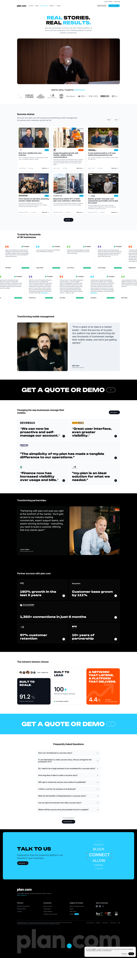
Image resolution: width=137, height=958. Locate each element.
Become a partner (102, 5)
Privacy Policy (105, 922)
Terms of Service (90, 922)
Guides (71, 909)
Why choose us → (22, 895)
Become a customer (114, 5)
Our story (31, 5)
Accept (131, 953)
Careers (58, 5)
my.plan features (47, 911)
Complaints (97, 922)
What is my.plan (47, 906)
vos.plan (19, 911)
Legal (119, 922)
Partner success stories (23, 906)
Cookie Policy (113, 922)
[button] (52, 6)
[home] (21, 6)
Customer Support (108, 1)
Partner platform (21, 909)
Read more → (21, 293)
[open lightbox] (68, 61)
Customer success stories (50, 914)
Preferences (124, 953)
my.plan (37, 5)
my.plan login (117, 1)
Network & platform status (77, 906)
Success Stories (44, 5)
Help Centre (73, 911)
